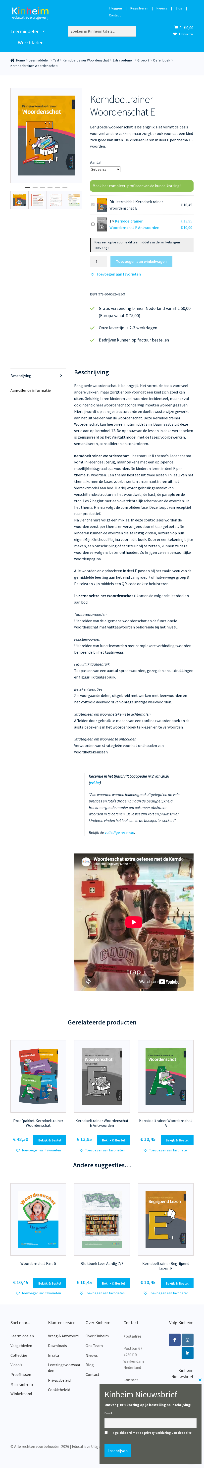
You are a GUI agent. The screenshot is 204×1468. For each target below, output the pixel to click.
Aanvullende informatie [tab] (30, 390)
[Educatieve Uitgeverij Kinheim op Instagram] (188, 1340)
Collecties (19, 1355)
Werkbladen (31, 42)
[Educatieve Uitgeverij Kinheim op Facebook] (175, 1340)
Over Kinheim (97, 1335)
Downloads (57, 1345)
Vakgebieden (21, 1345)
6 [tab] (64, 189)
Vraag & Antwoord (63, 1335)
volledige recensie (119, 832)
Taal (56, 60)
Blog (179, 8)
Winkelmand (21, 1393)
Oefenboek (161, 60)
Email (108, 1413)
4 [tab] (50, 189)
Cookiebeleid (59, 1389)
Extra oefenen (123, 60)
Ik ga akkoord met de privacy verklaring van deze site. (152, 1433)
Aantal (96, 162)
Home (20, 60)
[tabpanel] (46, 135)
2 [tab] (35, 189)
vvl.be (95, 782)
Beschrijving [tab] (20, 375)
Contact (115, 15)
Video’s (16, 1364)
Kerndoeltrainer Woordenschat (86, 60)
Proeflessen (20, 1374)
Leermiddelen (25, 31)
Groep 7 (143, 60)
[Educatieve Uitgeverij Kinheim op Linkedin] (188, 1353)
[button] (115, 274)
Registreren (139, 8)
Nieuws (161, 8)
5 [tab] (57, 189)
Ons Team (94, 1345)
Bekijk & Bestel (49, 1140)
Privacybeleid (59, 1380)
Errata (53, 1355)
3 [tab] (42, 189)
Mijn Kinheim (21, 1384)
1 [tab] (27, 189)
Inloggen (115, 8)
